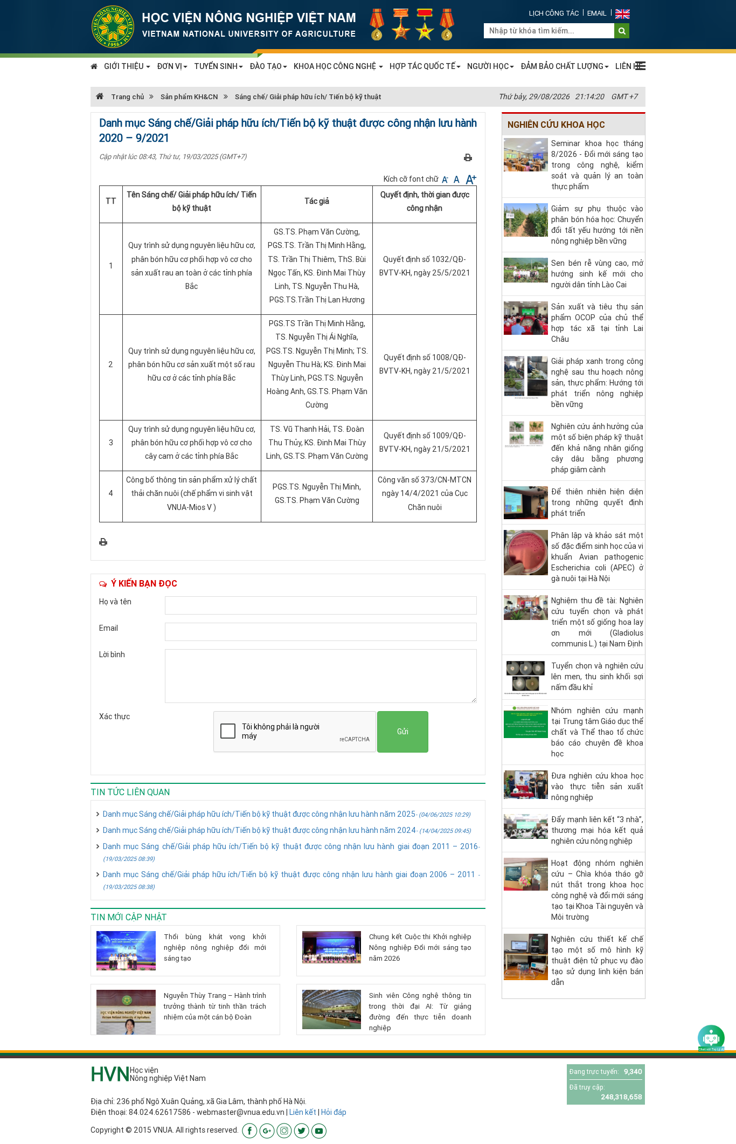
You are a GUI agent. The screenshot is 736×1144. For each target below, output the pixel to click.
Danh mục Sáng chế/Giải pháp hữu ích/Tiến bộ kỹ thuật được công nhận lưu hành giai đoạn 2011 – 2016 (291, 852)
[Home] (279, 26)
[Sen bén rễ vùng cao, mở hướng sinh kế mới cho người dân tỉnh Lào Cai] (526, 269)
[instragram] (284, 1130)
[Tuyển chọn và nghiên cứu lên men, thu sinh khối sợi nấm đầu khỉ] (526, 678)
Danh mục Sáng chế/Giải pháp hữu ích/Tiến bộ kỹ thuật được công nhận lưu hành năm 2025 (286, 814)
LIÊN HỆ (629, 66)
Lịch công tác (554, 13)
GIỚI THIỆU (124, 66)
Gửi (402, 731)
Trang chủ (126, 96)
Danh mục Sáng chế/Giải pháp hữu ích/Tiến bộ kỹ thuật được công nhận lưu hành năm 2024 (287, 830)
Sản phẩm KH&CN (189, 96)
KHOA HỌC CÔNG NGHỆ (336, 66)
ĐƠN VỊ (169, 66)
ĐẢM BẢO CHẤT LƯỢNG (561, 66)
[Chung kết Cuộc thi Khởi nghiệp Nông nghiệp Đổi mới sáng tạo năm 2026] (332, 947)
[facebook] (250, 1130)
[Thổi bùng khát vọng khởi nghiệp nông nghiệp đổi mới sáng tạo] (126, 950)
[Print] (468, 157)
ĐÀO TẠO (265, 66)
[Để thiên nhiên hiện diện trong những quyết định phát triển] (526, 502)
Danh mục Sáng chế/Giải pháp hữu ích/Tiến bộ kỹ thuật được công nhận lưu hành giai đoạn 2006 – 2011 (291, 880)
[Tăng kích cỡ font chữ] (470, 179)
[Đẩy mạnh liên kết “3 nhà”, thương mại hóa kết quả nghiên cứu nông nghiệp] (526, 825)
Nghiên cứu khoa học (556, 124)
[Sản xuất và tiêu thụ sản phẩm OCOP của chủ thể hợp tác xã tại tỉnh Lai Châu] (526, 317)
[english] (622, 13)
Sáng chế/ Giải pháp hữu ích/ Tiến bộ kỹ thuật (308, 96)
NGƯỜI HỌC (488, 66)
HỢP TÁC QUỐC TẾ (422, 66)
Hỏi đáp (333, 1112)
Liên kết (302, 1112)
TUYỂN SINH (216, 66)
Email (597, 13)
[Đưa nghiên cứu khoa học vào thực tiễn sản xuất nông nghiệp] (526, 784)
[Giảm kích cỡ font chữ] (446, 179)
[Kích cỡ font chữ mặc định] (457, 179)
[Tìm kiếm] (622, 31)
